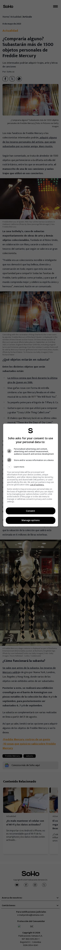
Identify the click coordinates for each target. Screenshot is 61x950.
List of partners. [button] (37, 484)
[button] (30, 467)
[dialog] (30, 475)
